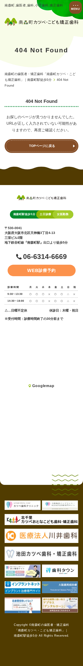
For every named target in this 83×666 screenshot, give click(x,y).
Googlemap (43, 386)
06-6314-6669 (45, 256)
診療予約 (41, 270)
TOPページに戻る (42, 146)
